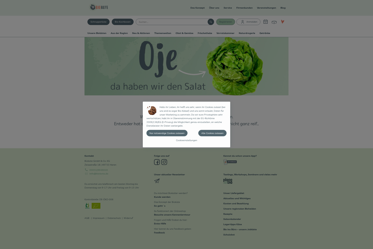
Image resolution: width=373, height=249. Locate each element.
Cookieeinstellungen (186, 140)
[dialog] (186, 124)
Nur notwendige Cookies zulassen (166, 133)
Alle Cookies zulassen (212, 133)
